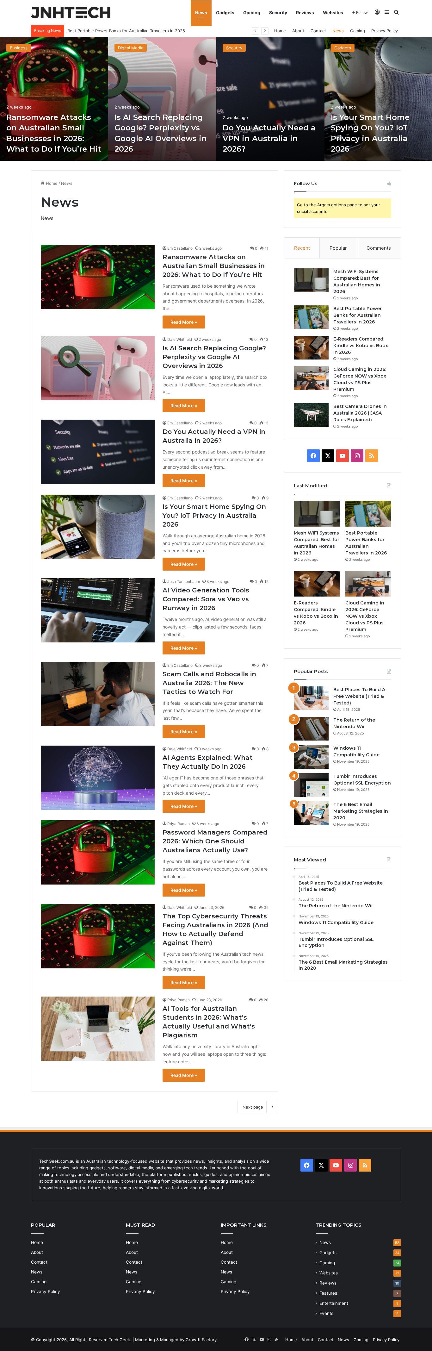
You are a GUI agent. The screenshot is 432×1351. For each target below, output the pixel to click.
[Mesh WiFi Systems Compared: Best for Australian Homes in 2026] (311, 280)
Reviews (305, 12)
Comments (379, 248)
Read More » (183, 322)
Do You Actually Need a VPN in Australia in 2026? (269, 138)
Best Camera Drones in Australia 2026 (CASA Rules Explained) (360, 412)
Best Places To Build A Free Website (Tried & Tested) (359, 696)
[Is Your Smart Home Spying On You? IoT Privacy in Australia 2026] (98, 527)
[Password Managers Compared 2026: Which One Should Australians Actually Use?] (98, 852)
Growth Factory (201, 1339)
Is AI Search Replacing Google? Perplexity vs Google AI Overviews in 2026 (214, 357)
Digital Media (130, 47)
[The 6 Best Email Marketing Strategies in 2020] (311, 813)
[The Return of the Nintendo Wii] (311, 729)
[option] (54, 99)
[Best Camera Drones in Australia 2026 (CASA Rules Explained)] (311, 415)
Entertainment (333, 1303)
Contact (318, 30)
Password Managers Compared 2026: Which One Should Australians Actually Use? (215, 841)
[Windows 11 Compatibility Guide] (311, 757)
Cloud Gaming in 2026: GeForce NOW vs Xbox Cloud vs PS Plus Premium (364, 616)
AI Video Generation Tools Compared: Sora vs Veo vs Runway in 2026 (206, 599)
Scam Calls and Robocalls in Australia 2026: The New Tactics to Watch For (209, 683)
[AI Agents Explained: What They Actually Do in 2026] (98, 778)
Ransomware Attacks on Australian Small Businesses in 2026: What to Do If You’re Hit (214, 265)
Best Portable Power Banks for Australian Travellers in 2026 (357, 315)
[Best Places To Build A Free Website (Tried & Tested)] (311, 698)
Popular (338, 248)
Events (326, 1313)
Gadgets (225, 12)
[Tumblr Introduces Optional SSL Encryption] (311, 785)
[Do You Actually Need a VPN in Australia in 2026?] (270, 99)
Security (278, 12)
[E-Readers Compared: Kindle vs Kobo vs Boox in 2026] (311, 348)
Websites (333, 12)
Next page (253, 1107)
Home (280, 30)
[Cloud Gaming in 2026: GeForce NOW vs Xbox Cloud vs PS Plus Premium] (311, 378)
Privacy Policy (384, 30)
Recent (302, 248)
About (298, 30)
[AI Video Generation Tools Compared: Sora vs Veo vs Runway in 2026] (98, 610)
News (201, 12)
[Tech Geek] (70, 12)
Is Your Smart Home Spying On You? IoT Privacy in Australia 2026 (214, 515)
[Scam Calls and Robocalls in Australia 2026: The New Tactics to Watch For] (98, 694)
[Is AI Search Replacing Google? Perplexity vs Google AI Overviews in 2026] (162, 99)
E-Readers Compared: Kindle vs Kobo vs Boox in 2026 (120, 30)
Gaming (251, 12)
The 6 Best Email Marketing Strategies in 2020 (360, 811)
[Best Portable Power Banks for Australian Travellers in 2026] (311, 317)
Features (328, 1293)
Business (19, 47)
